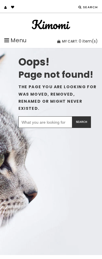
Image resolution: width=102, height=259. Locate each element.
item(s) (80, 41)
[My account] (5, 7)
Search (81, 122)
